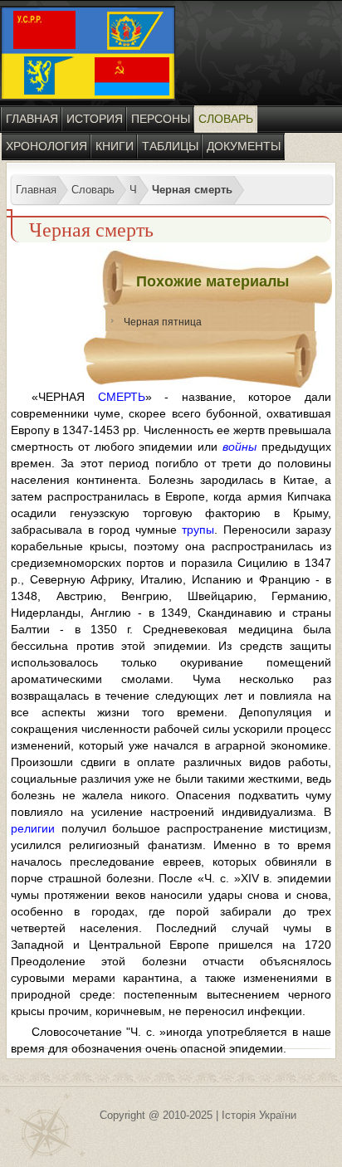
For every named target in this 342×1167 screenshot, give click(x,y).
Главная (32, 118)
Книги (114, 146)
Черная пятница (163, 322)
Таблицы (170, 146)
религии (33, 828)
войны (239, 446)
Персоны (160, 118)
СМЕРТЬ (121, 396)
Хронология (46, 146)
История (94, 118)
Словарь (225, 118)
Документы (244, 146)
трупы (198, 529)
